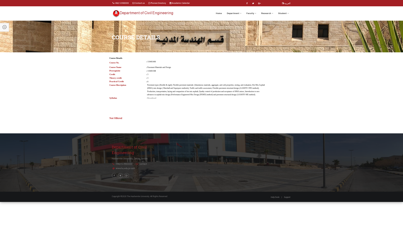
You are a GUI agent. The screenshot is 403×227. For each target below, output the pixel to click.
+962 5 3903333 (121, 3)
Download (151, 98)
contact (143, 164)
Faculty (250, 13)
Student (282, 13)
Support (287, 197)
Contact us (139, 3)
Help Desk (275, 197)
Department (233, 13)
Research (266, 13)
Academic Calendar (180, 3)
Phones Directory (158, 3)
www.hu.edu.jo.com (125, 168)
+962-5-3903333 (124, 164)
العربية (287, 3)
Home (219, 13)
